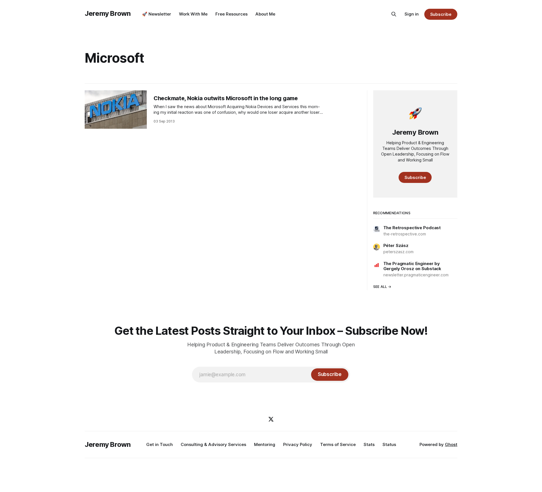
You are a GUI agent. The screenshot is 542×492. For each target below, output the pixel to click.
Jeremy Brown (108, 13)
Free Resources (231, 14)
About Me (265, 14)
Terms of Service (338, 444)
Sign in (412, 14)
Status (389, 444)
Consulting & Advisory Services (213, 444)
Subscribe (440, 14)
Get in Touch (159, 444)
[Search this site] (393, 14)
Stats (369, 444)
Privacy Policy (297, 444)
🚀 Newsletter (156, 14)
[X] (271, 419)
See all (380, 287)
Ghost (451, 444)
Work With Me (193, 14)
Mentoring (264, 444)
